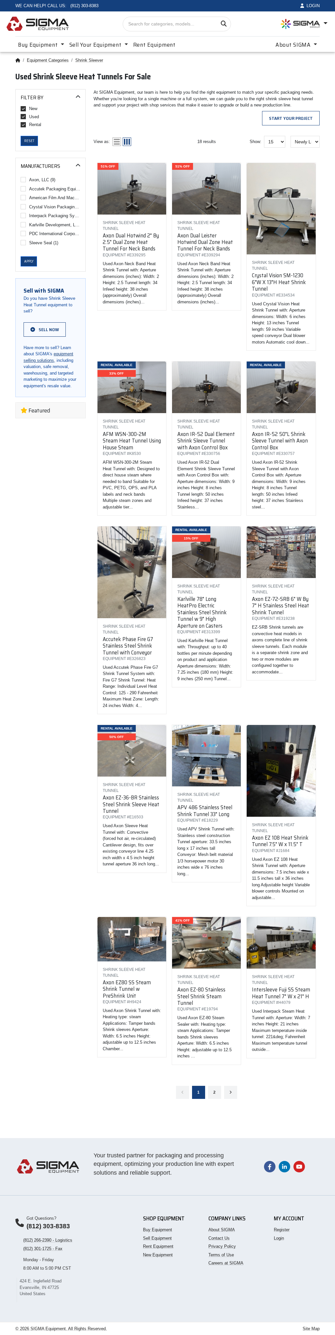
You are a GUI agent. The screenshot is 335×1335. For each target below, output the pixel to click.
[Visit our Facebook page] (269, 1166)
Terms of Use (221, 1254)
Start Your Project (291, 118)
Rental (35, 124)
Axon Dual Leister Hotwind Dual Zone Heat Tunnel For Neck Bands (205, 242)
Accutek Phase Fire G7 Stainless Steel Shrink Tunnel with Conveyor (128, 646)
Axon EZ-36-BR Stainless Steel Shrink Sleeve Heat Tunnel (131, 804)
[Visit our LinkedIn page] (284, 1166)
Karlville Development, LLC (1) (54, 224)
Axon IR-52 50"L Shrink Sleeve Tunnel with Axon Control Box (280, 441)
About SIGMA (221, 1229)
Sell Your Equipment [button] (96, 44)
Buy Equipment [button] (38, 44)
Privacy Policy (222, 1246)
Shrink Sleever (89, 60)
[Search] (223, 24)
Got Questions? (41, 1218)
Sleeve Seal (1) (43, 242)
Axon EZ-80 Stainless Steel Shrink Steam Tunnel (201, 996)
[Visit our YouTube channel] (299, 1166)
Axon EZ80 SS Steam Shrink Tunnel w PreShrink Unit (127, 989)
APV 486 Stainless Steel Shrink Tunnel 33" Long (204, 810)
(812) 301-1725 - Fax (42, 1248)
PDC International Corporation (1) (54, 233)
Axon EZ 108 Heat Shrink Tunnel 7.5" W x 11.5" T (280, 840)
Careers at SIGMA (225, 1263)
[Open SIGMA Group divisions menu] (304, 24)
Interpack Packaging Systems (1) (54, 215)
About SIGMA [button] (293, 44)
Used (34, 116)
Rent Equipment (154, 44)
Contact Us (219, 1238)
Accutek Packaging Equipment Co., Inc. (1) (54, 188)
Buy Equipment (157, 1229)
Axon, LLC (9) (42, 179)
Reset (29, 141)
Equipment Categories (48, 60)
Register (282, 1229)
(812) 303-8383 (48, 1226)
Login (279, 1238)
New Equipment (158, 1254)
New (33, 108)
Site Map (311, 1328)
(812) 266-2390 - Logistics (47, 1240)
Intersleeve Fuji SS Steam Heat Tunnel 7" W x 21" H (281, 992)
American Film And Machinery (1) (54, 197)
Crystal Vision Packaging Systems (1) (54, 206)
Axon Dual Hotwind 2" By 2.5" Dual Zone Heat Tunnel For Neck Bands (131, 242)
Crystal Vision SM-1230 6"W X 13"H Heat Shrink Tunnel (279, 282)
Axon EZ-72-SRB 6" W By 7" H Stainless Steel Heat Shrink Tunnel (280, 606)
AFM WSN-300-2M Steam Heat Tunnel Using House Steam (132, 441)
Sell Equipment (157, 1238)
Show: (255, 141)
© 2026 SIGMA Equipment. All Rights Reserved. (61, 1328)
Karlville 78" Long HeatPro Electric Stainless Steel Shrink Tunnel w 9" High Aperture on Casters (202, 612)
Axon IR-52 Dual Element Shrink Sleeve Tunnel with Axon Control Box (206, 441)
